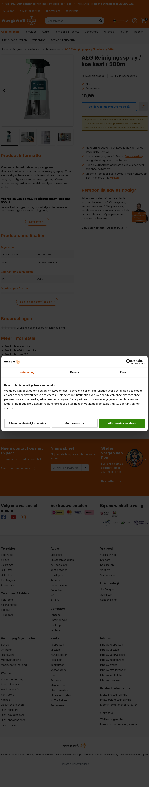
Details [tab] (74, 372)
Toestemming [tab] (25, 372)
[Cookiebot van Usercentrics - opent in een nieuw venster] (129, 361)
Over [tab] (123, 372)
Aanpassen (72, 423)
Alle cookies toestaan (122, 423)
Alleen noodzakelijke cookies (27, 423)
